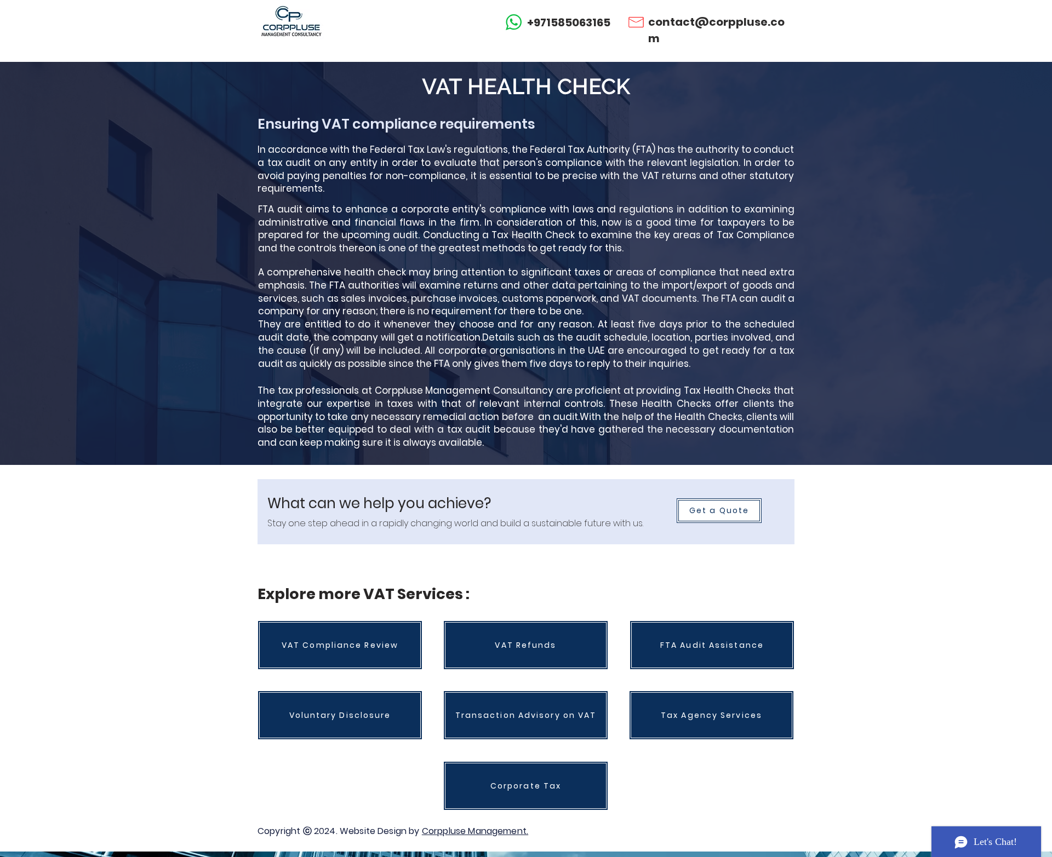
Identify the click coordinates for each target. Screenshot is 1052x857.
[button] (719, 510)
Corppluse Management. (475, 831)
